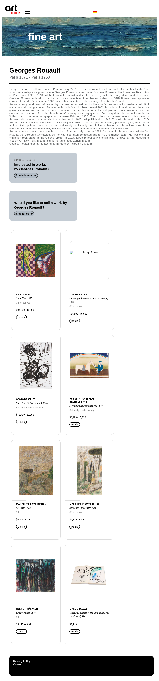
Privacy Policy (21, 661)
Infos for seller (24, 213)
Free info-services (26, 175)
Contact (17, 664)
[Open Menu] (27, 11)
